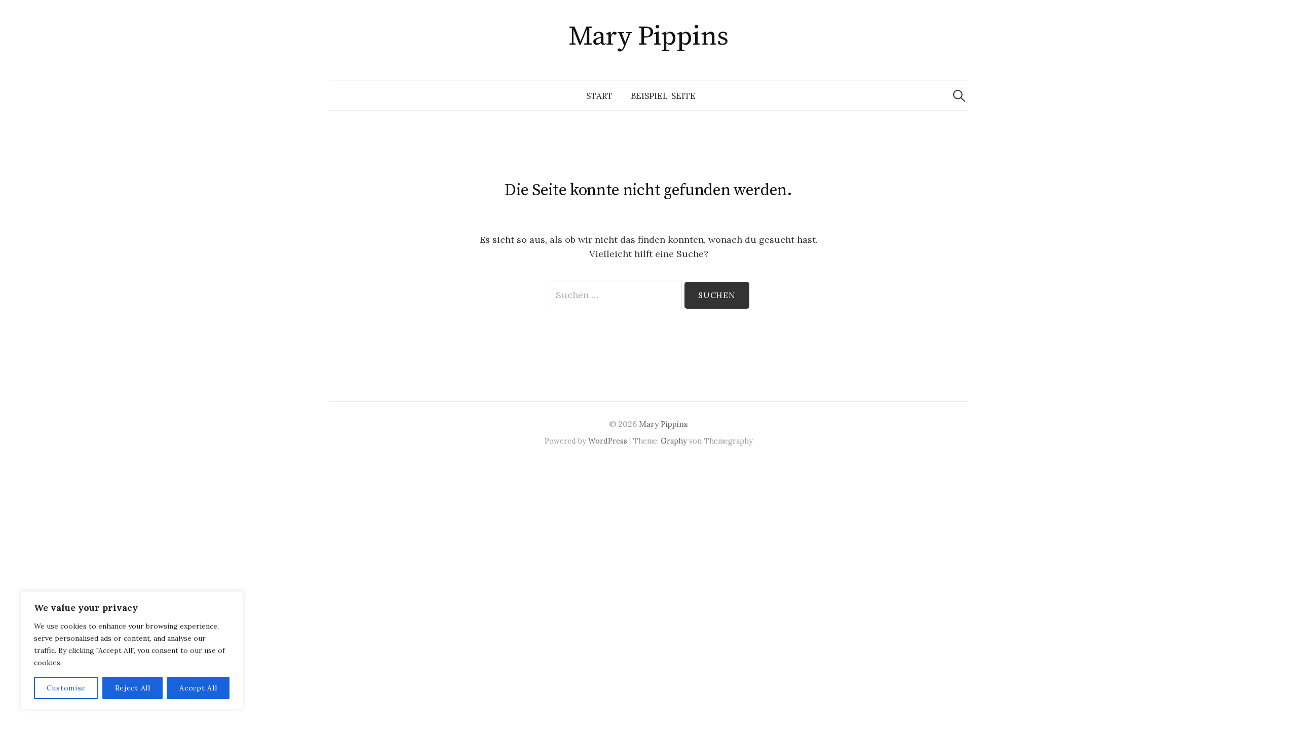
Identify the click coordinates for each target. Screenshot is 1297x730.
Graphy (674, 441)
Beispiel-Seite (663, 95)
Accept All (198, 687)
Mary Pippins (648, 36)
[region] (131, 650)
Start (599, 95)
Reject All (132, 687)
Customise (66, 687)
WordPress (607, 441)
